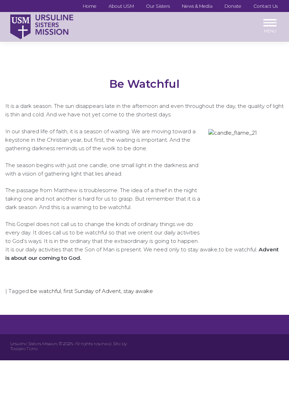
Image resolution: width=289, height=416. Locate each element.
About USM (121, 6)
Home (90, 6)
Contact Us (265, 6)
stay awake (138, 291)
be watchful (45, 291)
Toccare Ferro (24, 348)
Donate (233, 6)
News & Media (197, 6)
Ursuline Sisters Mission (33, 343)
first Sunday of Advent (92, 291)
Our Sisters (158, 6)
